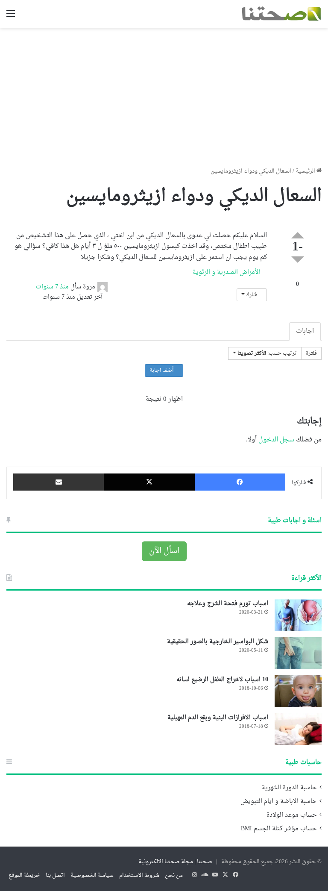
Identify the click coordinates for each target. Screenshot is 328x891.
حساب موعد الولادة (291, 815)
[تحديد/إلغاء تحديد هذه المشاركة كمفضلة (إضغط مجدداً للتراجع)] (297, 275)
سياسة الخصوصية (92, 875)
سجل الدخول (276, 440)
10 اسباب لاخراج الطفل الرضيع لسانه (222, 679)
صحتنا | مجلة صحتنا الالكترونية (175, 861)
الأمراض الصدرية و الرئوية (227, 272)
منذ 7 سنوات (52, 287)
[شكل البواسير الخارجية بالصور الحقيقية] (298, 653)
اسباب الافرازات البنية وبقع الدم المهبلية (217, 717)
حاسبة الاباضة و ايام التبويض (278, 801)
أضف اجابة (162, 370)
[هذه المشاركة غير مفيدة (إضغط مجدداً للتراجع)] (297, 259)
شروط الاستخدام (139, 875)
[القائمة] (10, 17)
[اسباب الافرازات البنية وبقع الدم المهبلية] (298, 729)
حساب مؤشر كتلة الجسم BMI (278, 829)
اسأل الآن (164, 551)
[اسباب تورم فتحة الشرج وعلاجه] (298, 615)
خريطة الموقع (24, 875)
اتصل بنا (55, 875)
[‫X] (149, 482)
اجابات (305, 331)
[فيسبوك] (240, 482)
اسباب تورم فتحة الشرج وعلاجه (227, 603)
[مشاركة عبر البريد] (58, 482)
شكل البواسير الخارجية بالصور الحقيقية (217, 641)
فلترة (311, 353)
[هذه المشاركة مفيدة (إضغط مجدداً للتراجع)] (297, 235)
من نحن (174, 875)
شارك (251, 295)
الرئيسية (306, 171)
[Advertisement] (164, 94)
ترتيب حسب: (267, 353)
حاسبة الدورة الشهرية (289, 788)
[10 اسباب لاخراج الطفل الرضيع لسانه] (298, 691)
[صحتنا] (281, 14)
